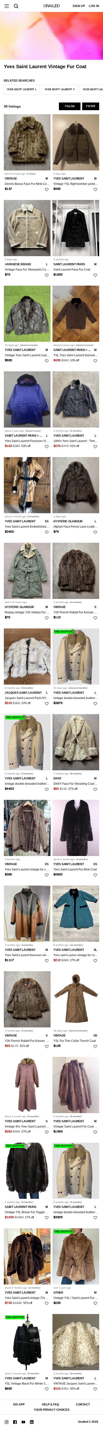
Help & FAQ (50, 1404)
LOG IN (94, 6)
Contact (83, 1404)
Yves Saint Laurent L (22, 89)
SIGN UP (79, 6)
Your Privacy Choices (51, 1409)
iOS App (19, 1404)
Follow (69, 106)
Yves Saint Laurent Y (60, 89)
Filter (90, 106)
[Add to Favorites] (47, 189)
